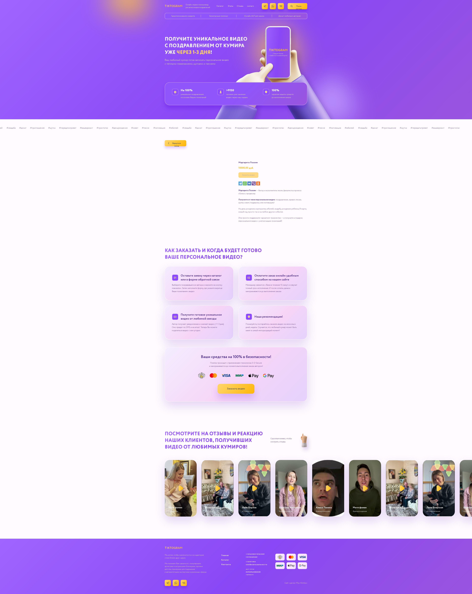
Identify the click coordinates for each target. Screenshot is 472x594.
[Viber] (254, 183)
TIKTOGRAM (173, 6)
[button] (236, 389)
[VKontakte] (249, 183)
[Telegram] (240, 183)
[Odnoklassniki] (258, 183)
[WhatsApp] (245, 183)
